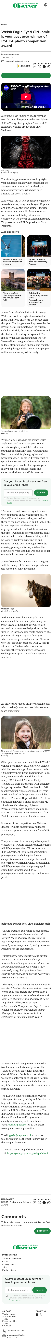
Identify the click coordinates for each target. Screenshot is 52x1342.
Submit (41, 492)
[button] (5, 5)
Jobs (4, 1267)
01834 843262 (17, 1330)
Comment (42, 1231)
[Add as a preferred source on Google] (24, 66)
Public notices (9, 1270)
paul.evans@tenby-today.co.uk (16, 1336)
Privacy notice (15, 1300)
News (4, 24)
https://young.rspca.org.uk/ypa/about (27, 1153)
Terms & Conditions (11, 1258)
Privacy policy (8, 1264)
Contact (6, 1261)
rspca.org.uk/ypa (17, 1124)
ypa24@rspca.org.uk (20, 1135)
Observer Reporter (12, 54)
